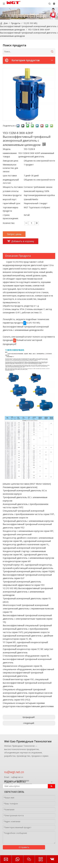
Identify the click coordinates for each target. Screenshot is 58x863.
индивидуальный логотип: (11, 181)
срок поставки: (10, 175)
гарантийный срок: (12, 203)
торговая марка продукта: (10, 209)
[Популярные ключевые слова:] (52, 51)
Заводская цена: (10, 160)
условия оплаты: (11, 191)
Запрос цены (14, 234)
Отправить (24, 847)
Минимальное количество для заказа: (10, 168)
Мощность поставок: (13, 187)
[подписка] (51, 786)
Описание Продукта (18, 255)
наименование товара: (10, 155)
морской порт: (10, 199)
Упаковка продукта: (12, 195)
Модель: (7, 149)
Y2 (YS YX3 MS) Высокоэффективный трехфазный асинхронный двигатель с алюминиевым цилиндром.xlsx (26, 326)
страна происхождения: (10, 217)
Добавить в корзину (22, 241)
